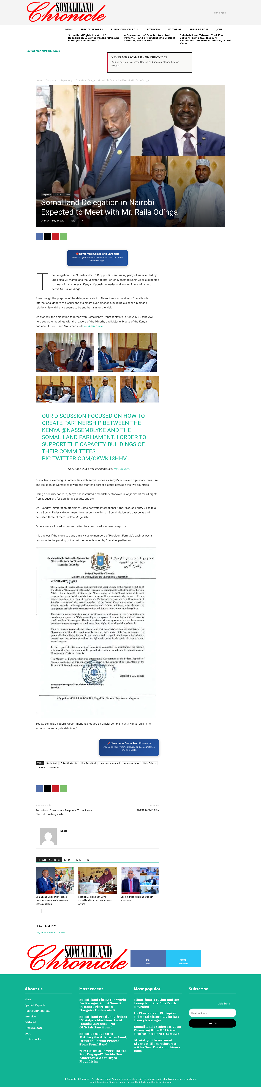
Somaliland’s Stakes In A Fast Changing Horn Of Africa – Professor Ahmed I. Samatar (157, 1030)
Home (39, 80)
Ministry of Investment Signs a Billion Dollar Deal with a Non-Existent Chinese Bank (157, 1045)
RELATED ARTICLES (49, 860)
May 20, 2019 (122, 468)
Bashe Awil (52, 763)
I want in (212, 1023)
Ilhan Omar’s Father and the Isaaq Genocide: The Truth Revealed (156, 1003)
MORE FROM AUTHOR (76, 860)
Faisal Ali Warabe (69, 763)
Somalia (41, 767)
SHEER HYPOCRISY (148, 810)
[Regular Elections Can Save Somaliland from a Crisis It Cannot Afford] (97, 880)
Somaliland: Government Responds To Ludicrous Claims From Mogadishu (64, 812)
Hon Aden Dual (88, 763)
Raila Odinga (149, 763)
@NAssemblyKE (83, 430)
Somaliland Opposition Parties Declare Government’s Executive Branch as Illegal (52, 900)
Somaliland (54, 767)
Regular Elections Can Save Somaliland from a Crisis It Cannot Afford (95, 900)
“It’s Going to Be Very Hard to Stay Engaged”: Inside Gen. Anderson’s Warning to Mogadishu (103, 1056)
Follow (183, 950)
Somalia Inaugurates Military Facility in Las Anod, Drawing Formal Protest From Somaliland (103, 1039)
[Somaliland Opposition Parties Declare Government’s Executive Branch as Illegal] (55, 880)
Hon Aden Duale (92, 326)
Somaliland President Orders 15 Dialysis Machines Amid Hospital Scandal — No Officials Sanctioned (103, 1022)
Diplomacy (66, 80)
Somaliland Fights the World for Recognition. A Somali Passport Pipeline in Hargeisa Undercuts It (93, 37)
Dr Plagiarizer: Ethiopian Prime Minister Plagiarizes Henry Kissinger (156, 1016)
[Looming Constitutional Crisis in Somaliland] (140, 880)
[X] (47, 236)
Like (148, 950)
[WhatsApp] (63, 236)
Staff (46, 220)
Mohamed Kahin (132, 763)
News (68, 194)
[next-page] (76, 46)
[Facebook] (39, 236)
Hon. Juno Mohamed (110, 763)
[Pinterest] (55, 236)
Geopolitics (51, 80)
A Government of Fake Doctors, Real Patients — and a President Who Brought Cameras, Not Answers (149, 37)
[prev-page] (70, 46)
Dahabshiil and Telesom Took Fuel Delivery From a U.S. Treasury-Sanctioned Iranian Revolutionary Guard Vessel (205, 39)
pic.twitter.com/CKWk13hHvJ (86, 458)
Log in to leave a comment (51, 932)
